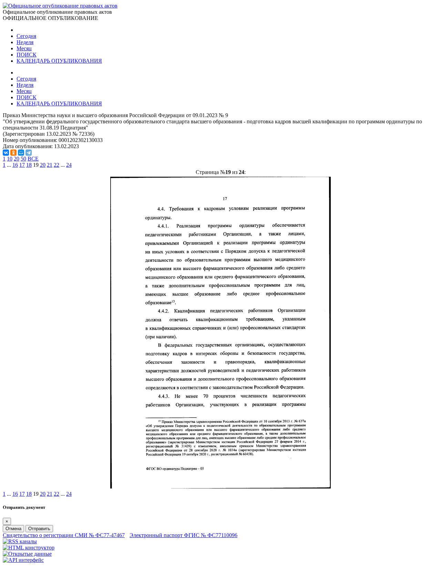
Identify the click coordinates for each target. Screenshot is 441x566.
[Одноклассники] (13, 153)
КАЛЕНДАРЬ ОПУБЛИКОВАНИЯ (59, 61)
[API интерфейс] (23, 560)
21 (49, 165)
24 (69, 165)
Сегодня (26, 36)
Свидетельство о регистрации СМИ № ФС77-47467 (64, 535)
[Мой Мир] (21, 153)
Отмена (13, 528)
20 (16, 159)
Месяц (24, 48)
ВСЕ (33, 159)
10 (9, 159)
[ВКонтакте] (6, 153)
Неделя (25, 42)
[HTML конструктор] (28, 547)
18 (29, 165)
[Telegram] (28, 153)
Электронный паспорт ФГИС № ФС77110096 (183, 535)
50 (23, 159)
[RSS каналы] (20, 541)
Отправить (39, 528)
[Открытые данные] (27, 554)
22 (56, 165)
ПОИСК (27, 55)
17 (22, 165)
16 (15, 165)
